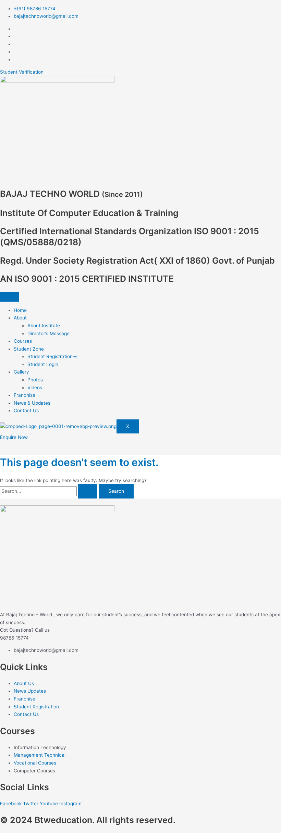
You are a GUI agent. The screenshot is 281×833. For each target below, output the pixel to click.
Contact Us (26, 410)
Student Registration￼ (52, 356)
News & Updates (32, 403)
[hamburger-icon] (9, 297)
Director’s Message (48, 333)
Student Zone (29, 349)
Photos (35, 379)
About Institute (43, 325)
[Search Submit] (87, 491)
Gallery (21, 372)
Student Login (42, 364)
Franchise (24, 395)
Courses (23, 341)
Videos (34, 387)
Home (20, 310)
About (20, 317)
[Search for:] (49, 491)
